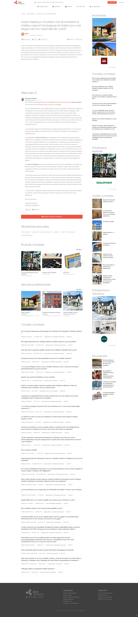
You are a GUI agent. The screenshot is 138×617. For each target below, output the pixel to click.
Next (82, 261)
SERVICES (57, 6)
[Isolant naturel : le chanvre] (97, 240)
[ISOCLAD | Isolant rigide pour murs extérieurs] (31, 261)
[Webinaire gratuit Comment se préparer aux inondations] (97, 389)
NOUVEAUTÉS (96, 6)
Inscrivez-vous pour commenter (52, 216)
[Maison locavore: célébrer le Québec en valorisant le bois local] (97, 284)
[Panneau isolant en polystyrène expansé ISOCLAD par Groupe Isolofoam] (104, 171)
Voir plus (78, 249)
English (81, 610)
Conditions (66, 603)
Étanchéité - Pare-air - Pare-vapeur (49, 391)
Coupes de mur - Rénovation (53, 522)
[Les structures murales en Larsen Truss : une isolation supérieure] (97, 218)
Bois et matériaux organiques (53, 503)
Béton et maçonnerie (52, 553)
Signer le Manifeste (68, 599)
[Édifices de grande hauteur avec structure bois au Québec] (97, 251)
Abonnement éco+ (103, 595)
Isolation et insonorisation (51, 380)
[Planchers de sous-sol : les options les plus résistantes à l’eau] (97, 368)
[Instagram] (32, 597)
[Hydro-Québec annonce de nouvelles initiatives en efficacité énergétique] (97, 379)
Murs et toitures (31, 13)
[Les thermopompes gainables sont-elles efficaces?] (97, 400)
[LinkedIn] (35, 597)
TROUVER (82, 6)
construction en (37, 137)
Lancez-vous (112, 2)
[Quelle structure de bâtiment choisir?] (97, 208)
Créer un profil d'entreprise (105, 593)
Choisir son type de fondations (48, 572)
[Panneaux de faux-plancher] (52, 261)
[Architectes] (31, 301)
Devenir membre (67, 595)
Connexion (121, 2)
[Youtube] (29, 597)
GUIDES (69, 6)
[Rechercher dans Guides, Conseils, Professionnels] (36, 2)
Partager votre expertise (105, 597)
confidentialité (74, 603)
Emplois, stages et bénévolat (71, 597)
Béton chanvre (71, 232)
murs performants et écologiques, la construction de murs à (58, 102)
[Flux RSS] (43, 597)
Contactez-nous (67, 601)
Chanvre (63, 232)
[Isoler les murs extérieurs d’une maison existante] (97, 262)
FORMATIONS (43, 6)
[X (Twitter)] (37, 597)
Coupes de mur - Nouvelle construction (46, 13)
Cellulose (56, 232)
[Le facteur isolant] (97, 229)
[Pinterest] (40, 597)
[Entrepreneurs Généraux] (73, 301)
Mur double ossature (27, 235)
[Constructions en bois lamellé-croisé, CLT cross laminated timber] (97, 273)
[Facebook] (26, 597)
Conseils (23, 13)
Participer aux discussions (105, 599)
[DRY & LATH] (73, 261)
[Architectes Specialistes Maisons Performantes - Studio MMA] (104, 42)
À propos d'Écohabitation (70, 593)
